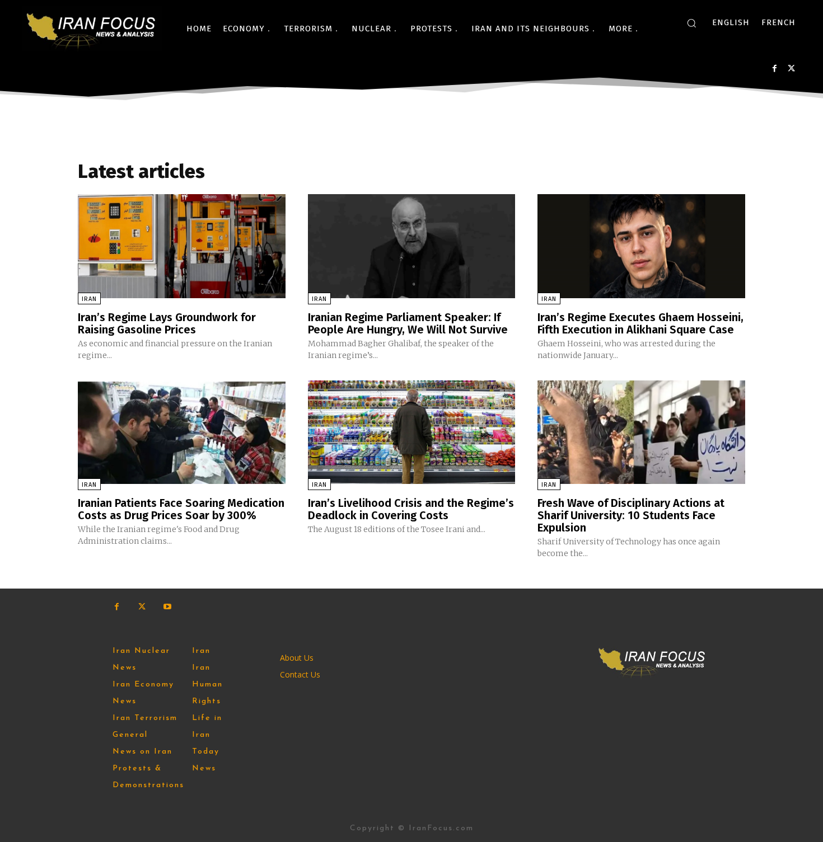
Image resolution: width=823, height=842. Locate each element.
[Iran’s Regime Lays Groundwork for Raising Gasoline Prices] (182, 246)
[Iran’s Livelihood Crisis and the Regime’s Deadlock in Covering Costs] (412, 432)
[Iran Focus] (92, 28)
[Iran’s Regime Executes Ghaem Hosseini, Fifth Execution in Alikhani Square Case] (641, 246)
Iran (89, 299)
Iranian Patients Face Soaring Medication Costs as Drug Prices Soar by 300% (181, 509)
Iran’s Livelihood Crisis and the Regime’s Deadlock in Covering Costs (411, 509)
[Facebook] (774, 68)
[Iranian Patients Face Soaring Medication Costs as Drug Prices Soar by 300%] (182, 432)
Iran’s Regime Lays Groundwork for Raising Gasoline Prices (167, 323)
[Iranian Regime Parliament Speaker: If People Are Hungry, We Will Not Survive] (412, 246)
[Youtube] (167, 607)
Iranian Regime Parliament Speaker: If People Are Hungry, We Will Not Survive (408, 323)
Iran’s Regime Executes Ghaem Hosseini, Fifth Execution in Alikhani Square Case (640, 323)
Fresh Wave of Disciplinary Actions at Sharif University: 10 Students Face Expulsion (630, 515)
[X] (791, 68)
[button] (691, 23)
